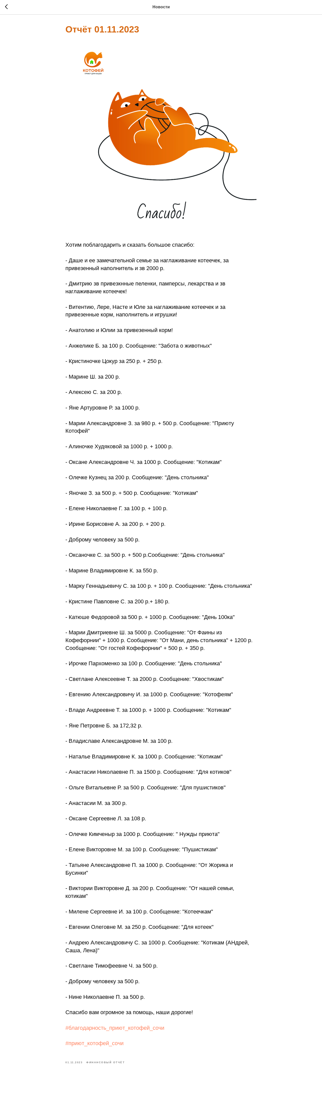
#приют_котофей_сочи (94, 1043)
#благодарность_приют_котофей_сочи (114, 1028)
